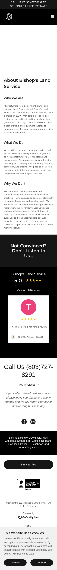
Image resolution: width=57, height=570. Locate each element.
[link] (9, 16)
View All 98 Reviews (28, 290)
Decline (15, 562)
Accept (42, 562)
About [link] (28, 525)
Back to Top (28, 464)
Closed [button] (31, 384)
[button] (52, 16)
